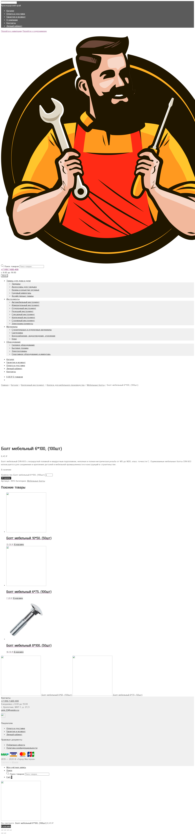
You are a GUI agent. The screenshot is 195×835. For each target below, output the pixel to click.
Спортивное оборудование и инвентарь (31, 354)
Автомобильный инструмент (26, 302)
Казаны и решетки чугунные (25, 290)
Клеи (14, 339)
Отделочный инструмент (24, 308)
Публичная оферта (15, 745)
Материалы (12, 326)
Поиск (9, 770)
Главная (4, 385)
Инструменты (13, 299)
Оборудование (13, 342)
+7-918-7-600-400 (10, 701)
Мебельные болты (96, 385)
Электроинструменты (22, 323)
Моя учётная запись (16, 767)
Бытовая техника (20, 348)
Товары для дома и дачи (18, 280)
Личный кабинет (14, 26)
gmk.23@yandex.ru (10, 710)
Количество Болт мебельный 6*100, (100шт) (23, 474)
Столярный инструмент (23, 320)
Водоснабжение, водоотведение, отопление (33, 335)
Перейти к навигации (11, 31)
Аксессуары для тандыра (24, 287)
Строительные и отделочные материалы (32, 329)
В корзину (6, 478)
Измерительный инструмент (25, 305)
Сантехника (17, 332)
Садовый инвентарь (21, 293)
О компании (12, 20)
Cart (9, 777)
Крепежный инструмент (23, 317)
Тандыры (16, 283)
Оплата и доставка (15, 13)
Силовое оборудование (23, 345)
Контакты (11, 23)
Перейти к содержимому (34, 31)
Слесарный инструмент (23, 314)
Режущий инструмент (22, 311)
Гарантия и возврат (16, 16)
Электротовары (19, 351)
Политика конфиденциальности (21, 748)
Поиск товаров (11, 266)
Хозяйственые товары (23, 296)
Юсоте (15, 762)
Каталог (10, 10)
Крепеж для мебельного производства (65, 385)
